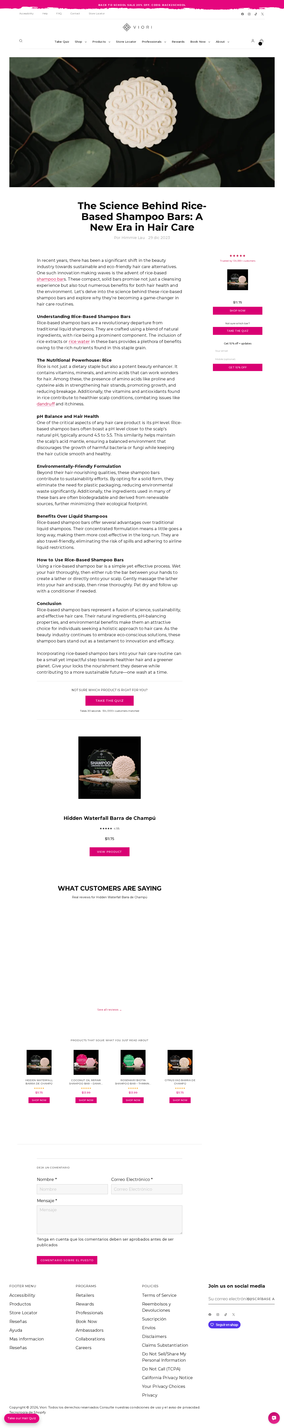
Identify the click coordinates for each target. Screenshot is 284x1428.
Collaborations (90, 1338)
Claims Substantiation (165, 1345)
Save (265, 63)
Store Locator (23, 1312)
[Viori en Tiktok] (256, 14)
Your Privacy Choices (163, 1386)
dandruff (46, 403)
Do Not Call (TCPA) (161, 1368)
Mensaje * (47, 1200)
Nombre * (47, 1179)
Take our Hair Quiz (21, 1418)
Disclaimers (154, 1336)
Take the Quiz (238, 330)
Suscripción (154, 1319)
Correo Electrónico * (132, 1179)
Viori (43, 1407)
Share (48, 1118)
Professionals (89, 1312)
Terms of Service (159, 1295)
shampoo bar (50, 279)
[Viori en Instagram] (249, 14)
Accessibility (22, 1295)
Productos (20, 1304)
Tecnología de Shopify (27, 1412)
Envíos (149, 1327)
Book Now (86, 1321)
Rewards (85, 1304)
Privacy (149, 1395)
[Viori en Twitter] (263, 14)
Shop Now (238, 310)
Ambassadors (90, 1330)
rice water (79, 341)
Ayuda (15, 1330)
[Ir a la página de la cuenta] (253, 41)
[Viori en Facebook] (243, 14)
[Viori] (142, 27)
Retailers (85, 1295)
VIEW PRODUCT (109, 851)
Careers (83, 1347)
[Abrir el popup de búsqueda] (21, 41)
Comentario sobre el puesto (67, 1260)
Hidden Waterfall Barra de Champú (237, 296)
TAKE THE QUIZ (109, 701)
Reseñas (18, 1321)
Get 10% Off (238, 367)
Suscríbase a (261, 1299)
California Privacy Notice (167, 1377)
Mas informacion (26, 1338)
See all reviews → (109, 1009)
